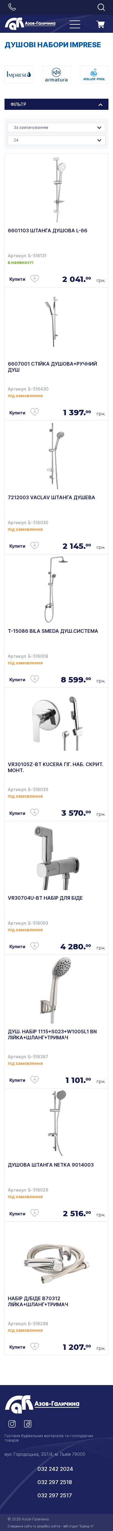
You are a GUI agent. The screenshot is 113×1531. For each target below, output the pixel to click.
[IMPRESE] (19, 75)
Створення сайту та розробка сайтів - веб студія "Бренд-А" (51, 1526)
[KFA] (56, 75)
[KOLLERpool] (94, 75)
